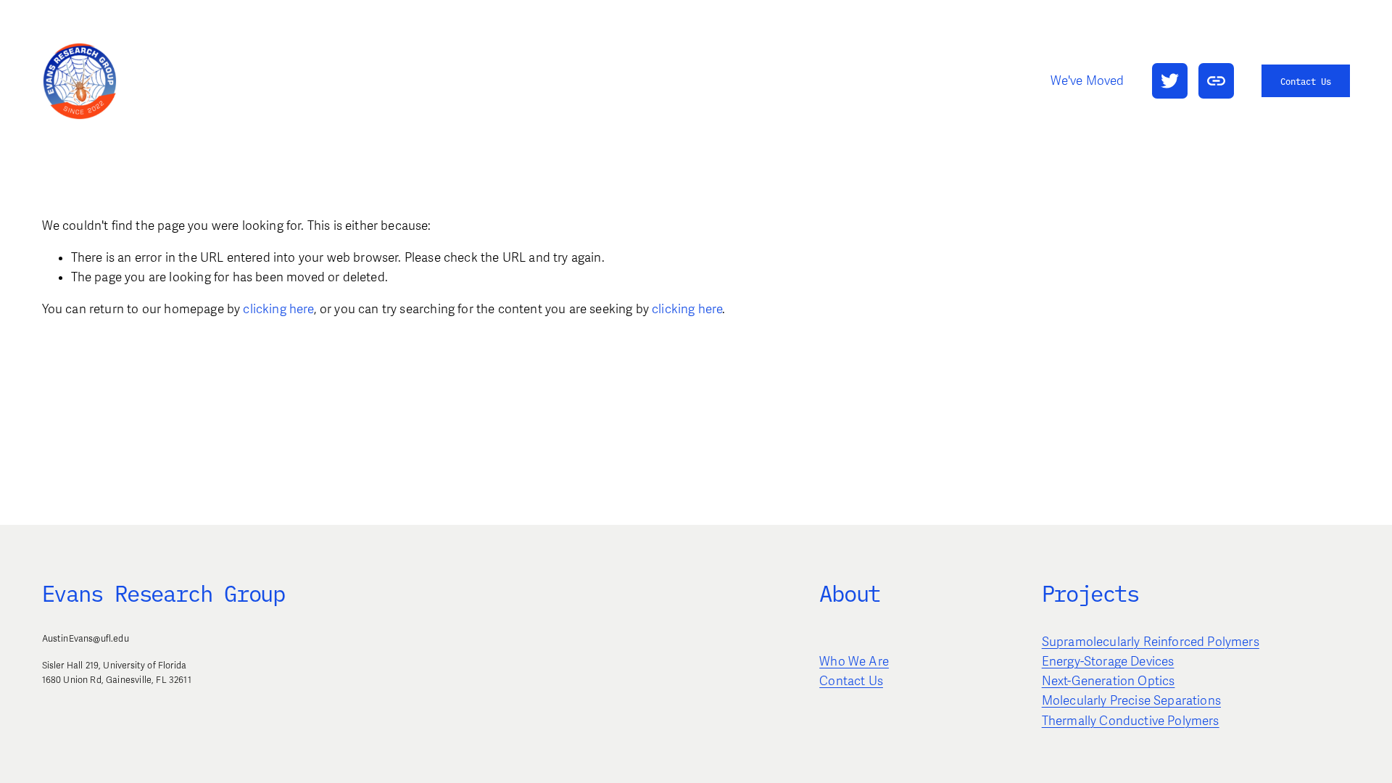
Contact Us (1305, 81)
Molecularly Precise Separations (1131, 700)
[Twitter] (1170, 81)
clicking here (278, 309)
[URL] (1216, 81)
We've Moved (1087, 80)
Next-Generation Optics (1108, 681)
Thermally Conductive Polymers (1130, 721)
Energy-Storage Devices (1108, 661)
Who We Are (854, 661)
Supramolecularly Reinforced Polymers (1150, 642)
